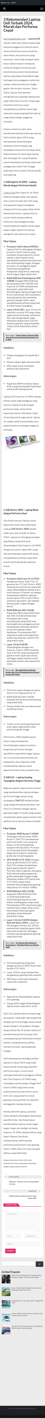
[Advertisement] (22, 479)
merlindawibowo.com (14, 38)
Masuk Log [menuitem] (5, 3)
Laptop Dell (9, 192)
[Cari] (39, 1264)
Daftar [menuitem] (13, 3)
